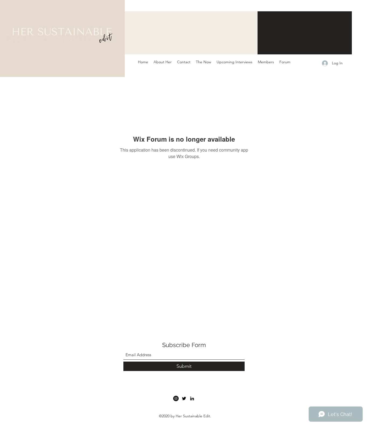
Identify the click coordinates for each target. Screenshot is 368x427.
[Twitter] (184, 398)
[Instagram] (176, 398)
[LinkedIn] (192, 398)
